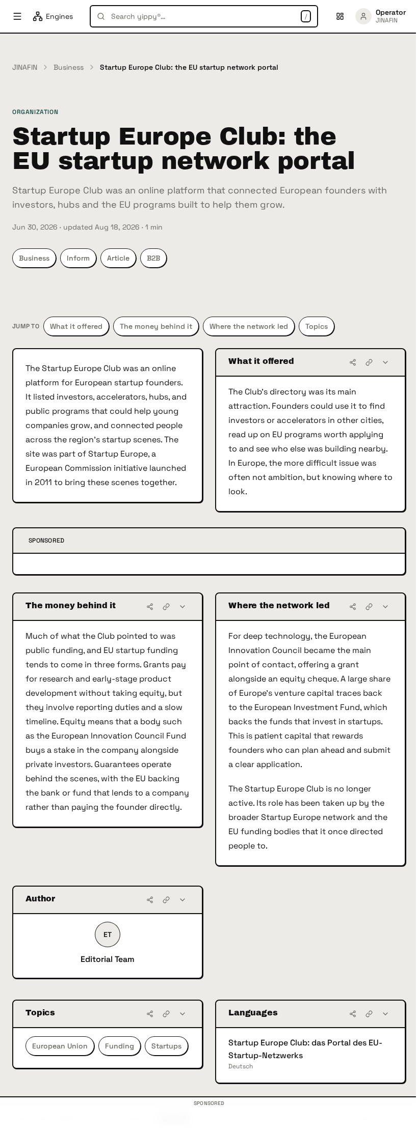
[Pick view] (340, 16)
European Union (60, 1046)
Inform (78, 258)
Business (69, 67)
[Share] (353, 362)
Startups (166, 1046)
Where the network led (249, 326)
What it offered (76, 326)
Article (118, 258)
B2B (153, 258)
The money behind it (156, 326)
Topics (316, 326)
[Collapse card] (385, 362)
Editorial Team (108, 959)
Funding (119, 1046)
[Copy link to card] (369, 362)
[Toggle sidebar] (17, 16)
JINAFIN (24, 67)
